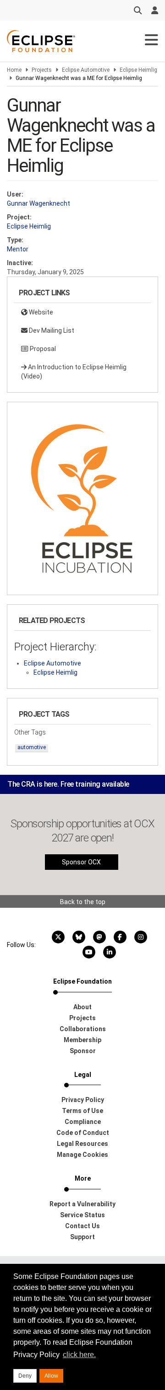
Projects (42, 70)
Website (40, 312)
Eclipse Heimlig (138, 70)
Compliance (83, 1121)
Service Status (82, 1215)
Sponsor (83, 1050)
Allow (51, 1376)
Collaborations (83, 1029)
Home (14, 70)
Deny (25, 1376)
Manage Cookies (82, 1154)
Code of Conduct (82, 1132)
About (82, 1007)
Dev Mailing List (51, 330)
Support (82, 1237)
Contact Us (82, 1226)
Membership (82, 1040)
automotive (31, 747)
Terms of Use (82, 1110)
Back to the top (82, 901)
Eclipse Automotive (86, 70)
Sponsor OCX (81, 862)
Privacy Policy (82, 1099)
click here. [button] (79, 1354)
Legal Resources (82, 1143)
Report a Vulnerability (83, 1204)
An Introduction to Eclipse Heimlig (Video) (73, 371)
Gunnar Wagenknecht (38, 203)
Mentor (17, 249)
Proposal (42, 348)
